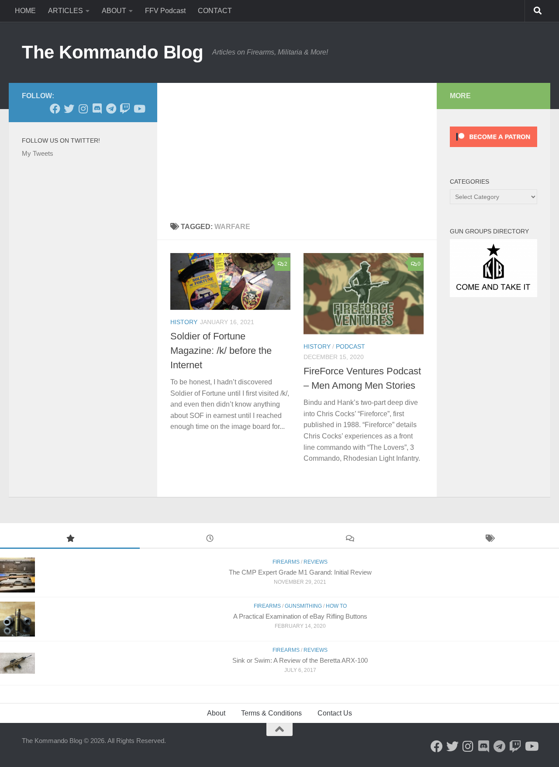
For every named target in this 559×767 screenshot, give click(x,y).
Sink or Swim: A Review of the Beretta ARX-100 (300, 660)
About (216, 713)
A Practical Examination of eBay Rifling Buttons (300, 616)
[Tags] (489, 539)
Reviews (316, 562)
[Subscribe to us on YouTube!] (139, 108)
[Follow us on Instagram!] (83, 108)
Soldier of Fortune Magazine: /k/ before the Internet (221, 350)
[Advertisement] (297, 148)
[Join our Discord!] (97, 108)
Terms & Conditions (271, 713)
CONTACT (215, 10)
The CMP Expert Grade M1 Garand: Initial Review (300, 572)
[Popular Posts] (70, 539)
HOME (25, 10)
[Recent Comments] (349, 539)
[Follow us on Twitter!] (69, 108)
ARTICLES (65, 10)
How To (336, 606)
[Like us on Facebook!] (55, 108)
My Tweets (37, 153)
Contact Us (334, 713)
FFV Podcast (165, 10)
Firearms (286, 562)
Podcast (350, 346)
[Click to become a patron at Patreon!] (493, 149)
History (183, 321)
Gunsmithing (303, 606)
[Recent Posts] (210, 539)
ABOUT (114, 10)
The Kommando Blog (113, 52)
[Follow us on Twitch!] (125, 108)
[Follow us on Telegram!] (111, 108)
